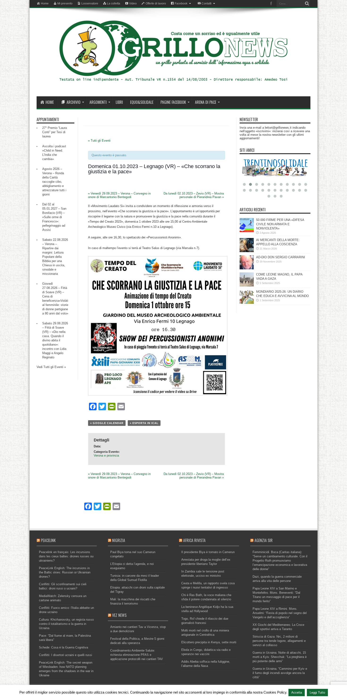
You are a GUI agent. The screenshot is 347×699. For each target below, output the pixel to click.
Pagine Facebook (173, 102)
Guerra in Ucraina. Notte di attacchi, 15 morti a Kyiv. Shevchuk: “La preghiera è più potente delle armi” (280, 657)
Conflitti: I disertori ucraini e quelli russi (65, 655)
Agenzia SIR (263, 540)
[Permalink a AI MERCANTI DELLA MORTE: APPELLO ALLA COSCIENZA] (247, 251)
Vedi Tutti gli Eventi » (51, 367)
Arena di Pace (205, 102)
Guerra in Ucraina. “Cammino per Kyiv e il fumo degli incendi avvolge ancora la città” (280, 673)
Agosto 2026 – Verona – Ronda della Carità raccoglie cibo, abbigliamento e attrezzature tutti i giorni (54, 181)
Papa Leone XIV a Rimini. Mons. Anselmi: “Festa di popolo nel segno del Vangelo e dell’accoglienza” (280, 613)
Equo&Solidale (141, 102)
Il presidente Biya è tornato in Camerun (208, 552)
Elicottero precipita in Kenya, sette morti (208, 642)
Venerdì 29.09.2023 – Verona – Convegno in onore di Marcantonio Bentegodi (119, 195)
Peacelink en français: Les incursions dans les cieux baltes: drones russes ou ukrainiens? (66, 556)
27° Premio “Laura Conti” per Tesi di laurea (54, 132)
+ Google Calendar (106, 423)
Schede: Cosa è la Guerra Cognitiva (63, 647)
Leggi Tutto (317, 692)
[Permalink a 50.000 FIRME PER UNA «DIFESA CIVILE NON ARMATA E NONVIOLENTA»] (247, 231)
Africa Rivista (194, 540)
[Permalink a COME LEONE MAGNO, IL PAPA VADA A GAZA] (247, 285)
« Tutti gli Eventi (99, 140)
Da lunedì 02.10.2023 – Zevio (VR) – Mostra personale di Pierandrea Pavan (194, 195)
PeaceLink (48, 540)
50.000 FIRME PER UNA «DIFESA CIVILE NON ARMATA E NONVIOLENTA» (280, 224)
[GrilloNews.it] (173, 84)
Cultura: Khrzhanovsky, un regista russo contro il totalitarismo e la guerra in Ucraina (66, 624)
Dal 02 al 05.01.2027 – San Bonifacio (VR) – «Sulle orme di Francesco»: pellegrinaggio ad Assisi (54, 217)
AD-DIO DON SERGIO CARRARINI (280, 257)
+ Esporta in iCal (144, 423)
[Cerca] (306, 3)
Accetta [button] (296, 692)
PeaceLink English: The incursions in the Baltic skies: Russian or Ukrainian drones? (64, 572)
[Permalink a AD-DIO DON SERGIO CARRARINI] (247, 268)
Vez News (119, 615)
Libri (119, 102)
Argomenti (98, 102)
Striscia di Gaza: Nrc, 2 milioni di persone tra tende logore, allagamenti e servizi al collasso (279, 641)
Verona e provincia (106, 455)
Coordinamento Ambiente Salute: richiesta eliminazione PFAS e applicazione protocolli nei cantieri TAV (136, 655)
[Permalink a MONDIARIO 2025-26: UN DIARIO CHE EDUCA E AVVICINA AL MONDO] (247, 303)
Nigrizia (118, 540)
